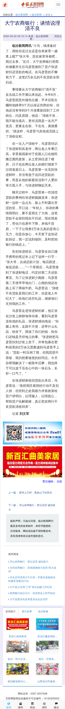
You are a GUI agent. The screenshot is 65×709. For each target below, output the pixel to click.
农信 (47, 14)
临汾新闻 (37, 14)
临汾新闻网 (21, 14)
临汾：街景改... (47, 659)
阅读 (32, 707)
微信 (56, 707)
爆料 (20, 707)
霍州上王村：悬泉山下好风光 (35, 492)
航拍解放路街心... (18, 681)
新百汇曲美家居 (18, 636)
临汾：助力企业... (18, 659)
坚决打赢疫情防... (47, 636)
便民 (44, 707)
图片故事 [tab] (27, 611)
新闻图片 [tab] (11, 611)
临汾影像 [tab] (43, 611)
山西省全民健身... (47, 681)
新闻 (8, 707)
